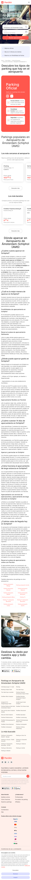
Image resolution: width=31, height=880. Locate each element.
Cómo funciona (5, 799)
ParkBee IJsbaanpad (6, 727)
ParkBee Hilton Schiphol (7, 696)
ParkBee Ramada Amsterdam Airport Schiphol (21, 698)
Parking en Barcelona (6, 748)
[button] (15, 27)
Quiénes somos (5, 797)
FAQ (2, 812)
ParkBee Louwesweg (21, 717)
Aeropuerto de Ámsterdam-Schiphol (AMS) (20, 61)
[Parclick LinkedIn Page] (5, 762)
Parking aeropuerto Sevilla (22, 585)
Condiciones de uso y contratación (11, 849)
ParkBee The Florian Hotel (22, 706)
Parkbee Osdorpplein (21, 724)
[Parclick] (6, 2)
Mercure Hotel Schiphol (7, 714)
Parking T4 (22, 597)
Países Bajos (8, 60)
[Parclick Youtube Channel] (11, 762)
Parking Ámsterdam (16, 60)
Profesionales (19, 797)
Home (2, 60)
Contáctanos (5, 809)
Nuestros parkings (6, 802)
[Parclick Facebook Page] (8, 762)
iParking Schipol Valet (6, 689)
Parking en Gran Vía (21, 735)
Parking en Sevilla (20, 748)
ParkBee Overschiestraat (7, 724)
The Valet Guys (20, 689)
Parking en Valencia (21, 743)
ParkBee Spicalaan (20, 714)
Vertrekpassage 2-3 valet (7, 686)
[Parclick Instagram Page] (2, 762)
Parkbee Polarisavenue (7, 717)
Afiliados (17, 802)
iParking (18, 686)
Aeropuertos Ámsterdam (8, 61)
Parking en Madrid (5, 750)
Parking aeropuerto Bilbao (8, 597)
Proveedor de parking (21, 799)
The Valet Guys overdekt (7, 692)
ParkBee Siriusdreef (21, 710)
